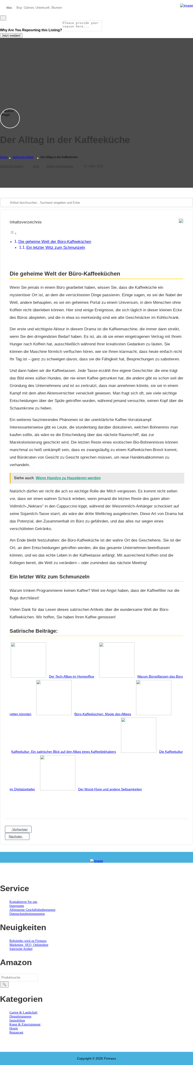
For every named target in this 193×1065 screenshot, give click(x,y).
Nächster (16, 836)
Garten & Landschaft (23, 1012)
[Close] (3, 18)
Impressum (16, 906)
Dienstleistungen (20, 1016)
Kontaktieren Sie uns (23, 902)
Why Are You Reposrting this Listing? (31, 30)
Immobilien (17, 1020)
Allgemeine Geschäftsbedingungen (32, 910)
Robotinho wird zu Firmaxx (28, 941)
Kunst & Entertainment (24, 1024)
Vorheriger (19, 829)
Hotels (13, 1028)
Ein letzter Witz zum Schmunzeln (55, 247)
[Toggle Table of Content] (13, 233)
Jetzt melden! (11, 35)
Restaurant (16, 1032)
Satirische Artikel (23, 157)
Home (4, 157)
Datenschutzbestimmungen (27, 914)
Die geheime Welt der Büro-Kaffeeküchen (54, 241)
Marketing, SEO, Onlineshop (28, 945)
